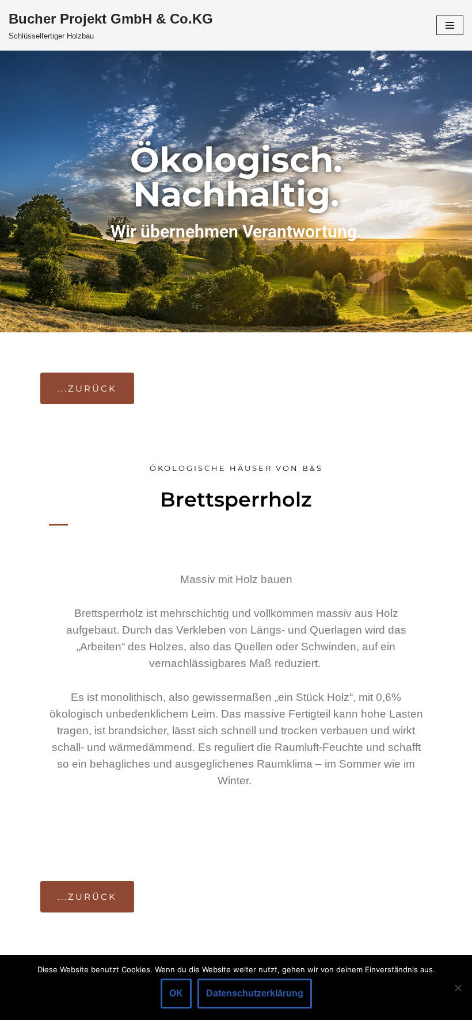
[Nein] (457, 988)
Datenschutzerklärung (254, 993)
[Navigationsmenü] (449, 25)
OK (176, 993)
